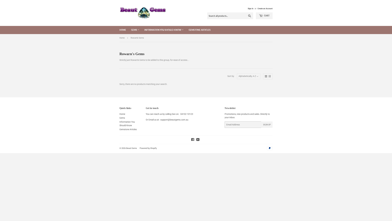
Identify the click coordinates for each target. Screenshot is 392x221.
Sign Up (267, 125)
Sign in (250, 9)
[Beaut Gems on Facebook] (192, 140)
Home (122, 30)
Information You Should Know (163, 30)
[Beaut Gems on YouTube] (198, 140)
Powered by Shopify (148, 148)
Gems (134, 30)
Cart (267, 15)
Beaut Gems (131, 148)
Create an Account (265, 9)
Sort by (230, 76)
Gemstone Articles (200, 30)
